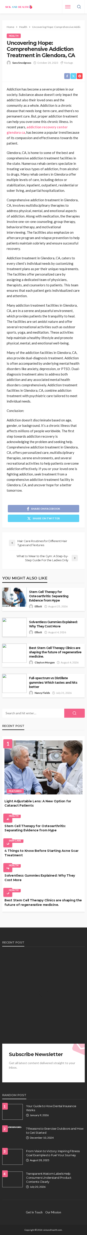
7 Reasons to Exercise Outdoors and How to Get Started (54, 1130)
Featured (15, 790)
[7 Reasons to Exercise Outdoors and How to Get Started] (12, 1128)
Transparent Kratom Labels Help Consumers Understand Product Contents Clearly (48, 1177)
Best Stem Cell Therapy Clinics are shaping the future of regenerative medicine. (55, 652)
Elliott (38, 606)
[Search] (79, 7)
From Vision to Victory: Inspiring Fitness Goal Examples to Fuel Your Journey (52, 1153)
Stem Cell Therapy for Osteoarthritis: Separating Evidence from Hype (48, 596)
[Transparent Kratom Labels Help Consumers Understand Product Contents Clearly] (12, 1179)
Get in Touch (34, 1212)
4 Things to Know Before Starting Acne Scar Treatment (41, 853)
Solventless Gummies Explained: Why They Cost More (53, 624)
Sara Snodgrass (21, 62)
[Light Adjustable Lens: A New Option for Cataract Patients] (43, 767)
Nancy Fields (42, 692)
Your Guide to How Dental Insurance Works (51, 1108)
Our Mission (53, 1212)
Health (14, 35)
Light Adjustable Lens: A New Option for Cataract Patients (37, 803)
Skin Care (15, 840)
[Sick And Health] (18, 7)
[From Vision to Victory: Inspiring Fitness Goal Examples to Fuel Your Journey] (12, 1157)
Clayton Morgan (45, 662)
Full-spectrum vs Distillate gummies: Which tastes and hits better (53, 682)
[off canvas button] (67, 7)
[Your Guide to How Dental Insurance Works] (12, 1112)
